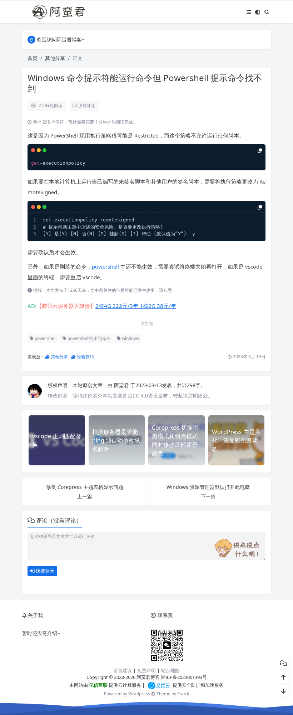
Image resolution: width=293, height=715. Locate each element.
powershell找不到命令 (88, 338)
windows (130, 338)
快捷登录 (44, 571)
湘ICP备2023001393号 (184, 677)
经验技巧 (85, 357)
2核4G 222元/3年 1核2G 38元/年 (135, 305)
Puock (183, 694)
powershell (105, 266)
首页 (33, 58)
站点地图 (170, 670)
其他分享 (55, 58)
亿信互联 (98, 685)
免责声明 (146, 670)
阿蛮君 (122, 385)
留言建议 (122, 670)
